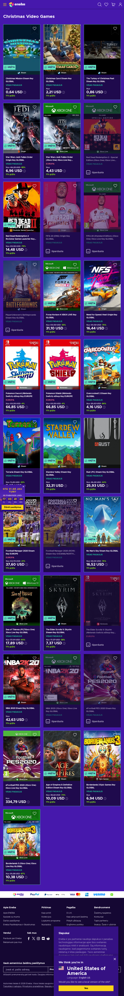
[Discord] (43, 938)
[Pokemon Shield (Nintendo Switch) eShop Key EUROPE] (62, 360)
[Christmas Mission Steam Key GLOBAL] (21, 45)
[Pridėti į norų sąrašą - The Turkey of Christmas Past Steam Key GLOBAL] (115, 29)
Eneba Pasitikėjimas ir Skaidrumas (19, 925)
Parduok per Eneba (12, 938)
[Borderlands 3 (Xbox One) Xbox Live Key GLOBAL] (21, 830)
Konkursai (98, 917)
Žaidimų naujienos (102, 913)
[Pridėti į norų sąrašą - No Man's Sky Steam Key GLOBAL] (115, 502)
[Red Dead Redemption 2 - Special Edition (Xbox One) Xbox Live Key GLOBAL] (102, 124)
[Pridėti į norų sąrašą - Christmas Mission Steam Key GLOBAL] (34, 29)
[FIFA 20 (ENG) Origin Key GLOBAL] (61, 203)
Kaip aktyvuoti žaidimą (77, 917)
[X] (33, 938)
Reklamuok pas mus (12, 942)
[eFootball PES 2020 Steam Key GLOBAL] (102, 675)
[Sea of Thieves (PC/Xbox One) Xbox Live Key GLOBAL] (21, 596)
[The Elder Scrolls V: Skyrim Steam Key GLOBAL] (62, 596)
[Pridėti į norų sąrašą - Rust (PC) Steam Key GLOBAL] (115, 423)
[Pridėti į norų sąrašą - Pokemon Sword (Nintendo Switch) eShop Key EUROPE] (34, 344)
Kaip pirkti (46, 913)
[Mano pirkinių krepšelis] (113, 4)
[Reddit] (48, 938)
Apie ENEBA (9, 913)
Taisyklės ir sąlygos (12, 986)
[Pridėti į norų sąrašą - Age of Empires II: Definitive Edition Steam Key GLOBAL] (75, 736)
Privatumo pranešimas (33, 986)
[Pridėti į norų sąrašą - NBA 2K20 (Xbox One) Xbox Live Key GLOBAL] (75, 659)
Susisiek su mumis (11, 917)
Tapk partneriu (101, 921)
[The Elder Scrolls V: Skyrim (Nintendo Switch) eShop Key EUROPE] (102, 596)
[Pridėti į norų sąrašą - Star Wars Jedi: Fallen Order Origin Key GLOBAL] (34, 108)
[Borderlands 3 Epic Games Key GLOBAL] (102, 752)
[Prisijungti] (120, 4)
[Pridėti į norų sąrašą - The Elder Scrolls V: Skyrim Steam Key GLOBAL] (75, 581)
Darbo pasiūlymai (11, 921)
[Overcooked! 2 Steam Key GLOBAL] (102, 360)
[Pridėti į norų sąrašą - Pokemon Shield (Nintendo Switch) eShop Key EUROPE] (75, 344)
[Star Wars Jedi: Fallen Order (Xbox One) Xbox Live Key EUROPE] (62, 124)
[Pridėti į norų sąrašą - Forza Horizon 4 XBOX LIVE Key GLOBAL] (75, 266)
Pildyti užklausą (74, 921)
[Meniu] (4, 4)
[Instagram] (38, 938)
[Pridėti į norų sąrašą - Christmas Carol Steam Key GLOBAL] (75, 29)
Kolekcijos (46, 917)
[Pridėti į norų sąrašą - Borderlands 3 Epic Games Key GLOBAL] (115, 736)
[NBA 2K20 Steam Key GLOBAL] (21, 675)
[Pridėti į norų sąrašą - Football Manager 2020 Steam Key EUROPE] (34, 502)
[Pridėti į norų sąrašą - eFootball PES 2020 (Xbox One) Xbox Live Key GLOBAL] (35, 736)
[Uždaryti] (114, 959)
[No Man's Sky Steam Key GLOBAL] (102, 518)
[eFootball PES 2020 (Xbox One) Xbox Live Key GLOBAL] (21, 752)
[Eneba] (17, 4)
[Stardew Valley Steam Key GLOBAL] (62, 439)
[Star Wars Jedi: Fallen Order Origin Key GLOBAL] (21, 124)
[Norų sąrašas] (106, 4)
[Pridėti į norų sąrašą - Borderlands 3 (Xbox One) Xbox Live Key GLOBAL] (34, 814)
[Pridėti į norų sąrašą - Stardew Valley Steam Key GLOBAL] (75, 423)
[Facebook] (28, 938)
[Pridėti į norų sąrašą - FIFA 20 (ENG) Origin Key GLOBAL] (75, 187)
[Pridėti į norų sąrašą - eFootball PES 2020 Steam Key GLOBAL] (115, 659)
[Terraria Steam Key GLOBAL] (21, 439)
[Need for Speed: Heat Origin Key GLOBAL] (102, 282)
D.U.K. (69, 913)
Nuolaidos (46, 925)
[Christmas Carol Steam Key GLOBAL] (62, 45)
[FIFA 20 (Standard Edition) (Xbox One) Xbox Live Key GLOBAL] (102, 203)
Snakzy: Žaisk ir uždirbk (105, 925)
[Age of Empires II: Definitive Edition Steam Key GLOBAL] (62, 752)
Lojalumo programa (50, 921)
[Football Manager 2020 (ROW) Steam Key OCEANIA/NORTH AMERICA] (61, 518)
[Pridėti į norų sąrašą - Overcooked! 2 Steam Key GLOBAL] (115, 344)
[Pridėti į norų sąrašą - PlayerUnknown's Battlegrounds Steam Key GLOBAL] (35, 266)
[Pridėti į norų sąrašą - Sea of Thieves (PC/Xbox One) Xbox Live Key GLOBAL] (34, 581)
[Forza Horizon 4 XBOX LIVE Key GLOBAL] (62, 282)
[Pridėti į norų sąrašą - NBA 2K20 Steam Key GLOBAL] (34, 659)
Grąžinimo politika (75, 925)
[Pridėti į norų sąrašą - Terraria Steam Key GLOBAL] (34, 423)
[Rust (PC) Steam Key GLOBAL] (102, 439)
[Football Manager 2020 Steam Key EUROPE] (21, 518)
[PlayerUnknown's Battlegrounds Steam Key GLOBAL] (21, 282)
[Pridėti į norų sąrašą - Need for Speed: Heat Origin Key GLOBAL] (115, 266)
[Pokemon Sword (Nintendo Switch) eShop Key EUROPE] (21, 360)
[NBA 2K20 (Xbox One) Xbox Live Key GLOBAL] (61, 675)
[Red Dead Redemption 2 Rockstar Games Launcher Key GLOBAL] (21, 203)
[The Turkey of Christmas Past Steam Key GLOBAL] (102, 45)
